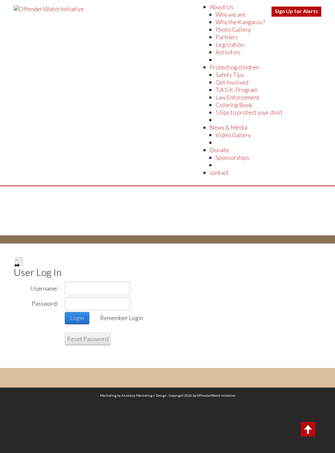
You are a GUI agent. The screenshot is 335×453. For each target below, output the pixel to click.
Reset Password (87, 338)
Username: (44, 288)
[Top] (308, 429)
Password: (45, 303)
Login (77, 317)
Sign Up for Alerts (296, 11)
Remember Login (121, 317)
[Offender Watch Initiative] (49, 8)
